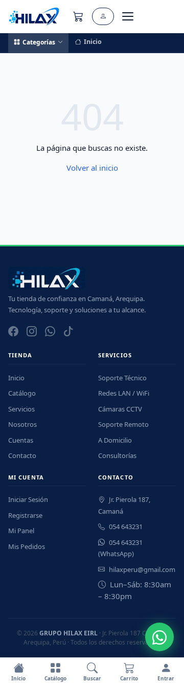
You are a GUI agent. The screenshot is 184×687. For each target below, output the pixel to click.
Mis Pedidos (26, 546)
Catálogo (22, 393)
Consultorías (117, 455)
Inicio (93, 41)
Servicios (21, 409)
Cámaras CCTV (120, 409)
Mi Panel (21, 530)
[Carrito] (78, 16)
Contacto (22, 455)
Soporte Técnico (122, 377)
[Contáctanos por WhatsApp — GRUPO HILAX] (159, 637)
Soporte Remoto (123, 424)
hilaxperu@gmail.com (142, 569)
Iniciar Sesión (28, 499)
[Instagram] (32, 331)
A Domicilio (115, 440)
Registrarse (25, 515)
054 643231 (126, 526)
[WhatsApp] (50, 331)
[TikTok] (68, 331)
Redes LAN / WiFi (123, 393)
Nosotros (22, 424)
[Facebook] (13, 331)
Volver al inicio (92, 168)
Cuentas (20, 440)
